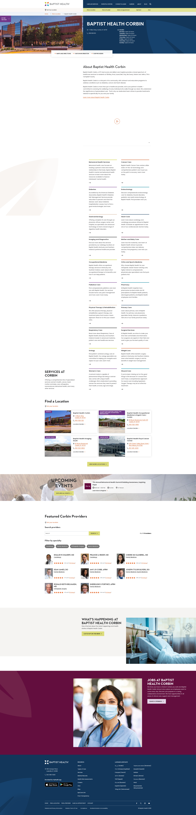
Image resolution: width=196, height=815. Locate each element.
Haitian (136, 772)
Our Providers (98, 53)
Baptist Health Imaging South (82, 440)
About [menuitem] (139, 4)
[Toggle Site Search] (150, 4)
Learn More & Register (99, 490)
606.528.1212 (92, 33)
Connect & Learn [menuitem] (121, 4)
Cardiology (49, 546)
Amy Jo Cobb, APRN (99, 570)
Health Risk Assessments (85, 779)
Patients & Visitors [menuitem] (106, 4)
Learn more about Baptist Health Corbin (96, 97)
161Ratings (72, 592)
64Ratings (108, 592)
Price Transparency (83, 796)
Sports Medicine (93, 546)
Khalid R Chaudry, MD (64, 555)
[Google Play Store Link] (66, 784)
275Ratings (144, 563)
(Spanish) (120, 786)
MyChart (138, 10)
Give (149, 10)
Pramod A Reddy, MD (99, 555)
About (79, 765)
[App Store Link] (51, 784)
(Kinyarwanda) (138, 787)
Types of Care (82, 769)
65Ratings (144, 577)
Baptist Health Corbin (81, 413)
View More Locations (97, 464)
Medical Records (82, 776)
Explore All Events (63, 493)
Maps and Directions (64, 53)
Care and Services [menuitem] (92, 4)
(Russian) (120, 782)
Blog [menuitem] (145, 4)
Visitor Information (82, 53)
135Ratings (72, 563)
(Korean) (119, 776)
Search (93, 533)
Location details (78, 424)
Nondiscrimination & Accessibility (99, 808)
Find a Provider (106, 10)
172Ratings (71, 577)
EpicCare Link (81, 792)
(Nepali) (119, 779)
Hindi (135, 782)
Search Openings (155, 701)
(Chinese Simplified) (122, 769)
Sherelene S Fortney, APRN (102, 584)
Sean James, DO (61, 570)
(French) (120, 772)
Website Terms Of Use (71, 808)
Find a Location (91, 10)
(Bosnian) (139, 779)
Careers (80, 782)
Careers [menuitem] (131, 4)
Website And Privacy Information (53, 808)
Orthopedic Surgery (77, 546)
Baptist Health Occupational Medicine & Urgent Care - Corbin (138, 415)
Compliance (83, 808)
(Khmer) (139, 776)
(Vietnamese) (122, 789)
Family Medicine (62, 546)
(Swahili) (139, 769)
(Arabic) (119, 765)
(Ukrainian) (142, 765)
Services (80, 772)
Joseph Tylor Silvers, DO (137, 570)
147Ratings (108, 577)
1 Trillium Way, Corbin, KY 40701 (98, 30)
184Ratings (108, 563)
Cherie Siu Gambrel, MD (137, 555)
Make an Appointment (123, 10)
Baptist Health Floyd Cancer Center (138, 440)
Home (46, 803)
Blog (79, 789)
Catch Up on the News (92, 634)
